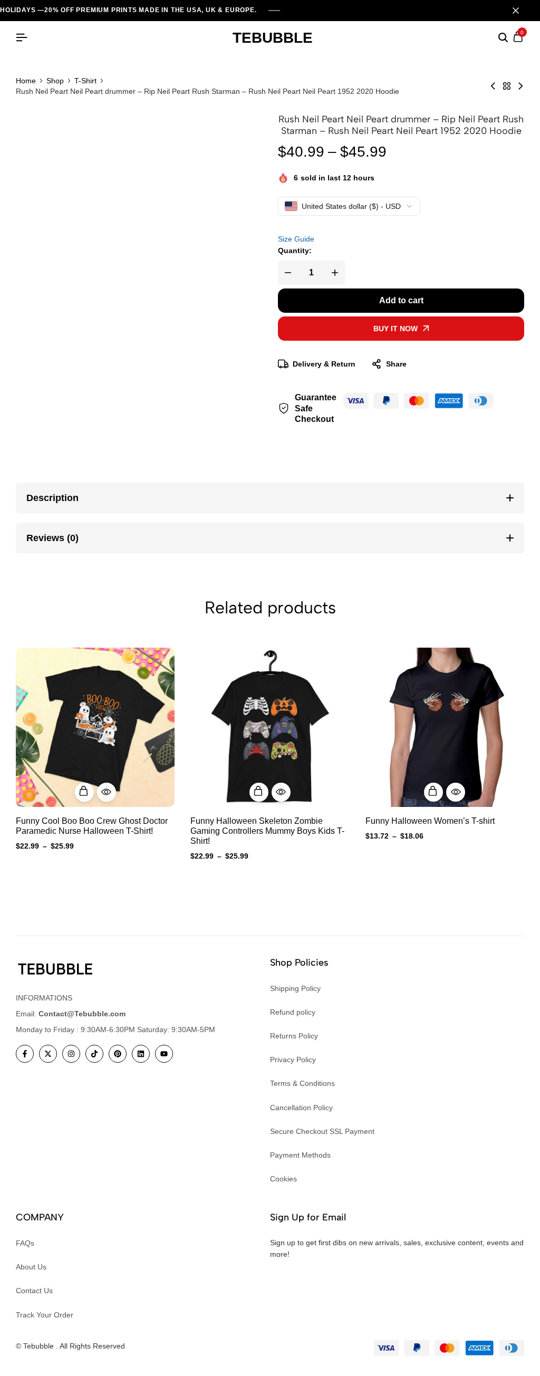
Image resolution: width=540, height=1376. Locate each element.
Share (396, 364)
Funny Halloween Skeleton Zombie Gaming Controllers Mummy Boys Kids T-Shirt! (267, 830)
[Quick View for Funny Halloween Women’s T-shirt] (455, 792)
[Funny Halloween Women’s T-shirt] (444, 727)
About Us (31, 1267)
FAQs (25, 1243)
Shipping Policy (295, 988)
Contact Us (34, 1290)
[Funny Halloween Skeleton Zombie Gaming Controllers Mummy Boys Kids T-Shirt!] (269, 727)
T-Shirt (85, 80)
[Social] (25, 1054)
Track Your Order (44, 1315)
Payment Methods (300, 1155)
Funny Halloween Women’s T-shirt (430, 820)
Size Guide (296, 239)
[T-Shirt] (506, 86)
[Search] (503, 38)
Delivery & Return (324, 364)
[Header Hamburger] (21, 38)
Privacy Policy (293, 1059)
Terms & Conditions (302, 1083)
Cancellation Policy (301, 1107)
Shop (55, 80)
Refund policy (292, 1012)
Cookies (283, 1179)
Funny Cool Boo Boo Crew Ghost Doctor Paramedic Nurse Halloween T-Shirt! (92, 825)
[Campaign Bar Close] (521, 10)
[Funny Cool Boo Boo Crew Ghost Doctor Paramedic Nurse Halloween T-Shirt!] (95, 727)
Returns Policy (294, 1036)
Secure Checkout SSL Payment (322, 1131)
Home (26, 80)
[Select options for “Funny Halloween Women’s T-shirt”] (433, 792)
